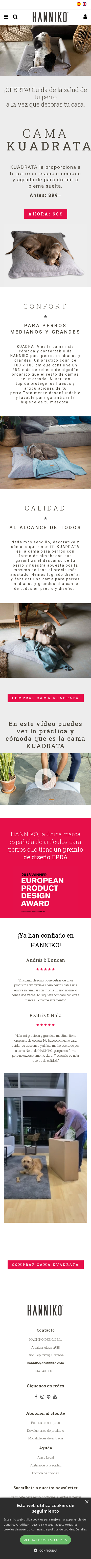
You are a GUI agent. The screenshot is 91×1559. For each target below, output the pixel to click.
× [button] (86, 1502)
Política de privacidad (45, 1465)
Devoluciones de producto (45, 1430)
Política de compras (45, 1422)
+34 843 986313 (45, 1371)
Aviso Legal (45, 1457)
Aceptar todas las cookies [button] (45, 1540)
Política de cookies (45, 1473)
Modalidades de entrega (45, 1438)
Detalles (81, 1529)
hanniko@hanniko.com (45, 1363)
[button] (45, 1550)
